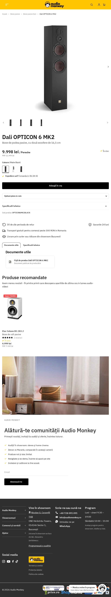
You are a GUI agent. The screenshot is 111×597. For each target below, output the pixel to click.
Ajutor (5, 533)
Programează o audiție (40, 545)
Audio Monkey (9, 510)
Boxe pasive (15, 14)
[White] (13, 169)
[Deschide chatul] (102, 588)
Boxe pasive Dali (29, 14)
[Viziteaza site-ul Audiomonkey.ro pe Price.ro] (51, 592)
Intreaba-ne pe (67, 524)
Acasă (4, 14)
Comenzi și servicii (11, 525)
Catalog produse (7, 5)
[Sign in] (98, 5)
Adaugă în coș (55, 185)
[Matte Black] (5, 169)
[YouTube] (8, 561)
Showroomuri (8, 517)
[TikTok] (17, 561)
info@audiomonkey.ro (70, 517)
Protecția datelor (35, 570)
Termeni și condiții (36, 566)
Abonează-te (16, 481)
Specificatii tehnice (31, 245)
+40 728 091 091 (68, 513)
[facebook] (13, 561)
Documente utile (11, 245)
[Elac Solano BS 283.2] (14, 308)
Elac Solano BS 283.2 (13, 331)
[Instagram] (3, 561)
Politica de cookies (36, 574)
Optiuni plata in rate (13, 196)
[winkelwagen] (104, 5)
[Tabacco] (21, 169)
